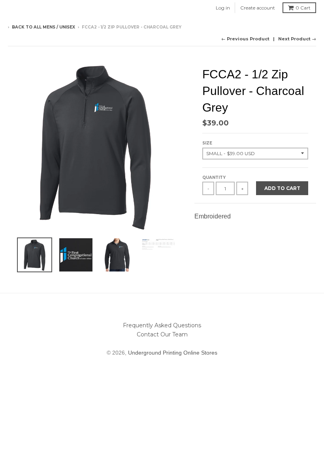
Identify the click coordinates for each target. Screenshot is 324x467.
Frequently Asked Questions (162, 325)
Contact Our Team (162, 334)
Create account (257, 8)
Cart (303, 8)
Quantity (214, 177)
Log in (223, 8)
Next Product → (297, 39)
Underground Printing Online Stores (172, 352)
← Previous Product (245, 39)
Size (207, 143)
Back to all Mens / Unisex (43, 27)
